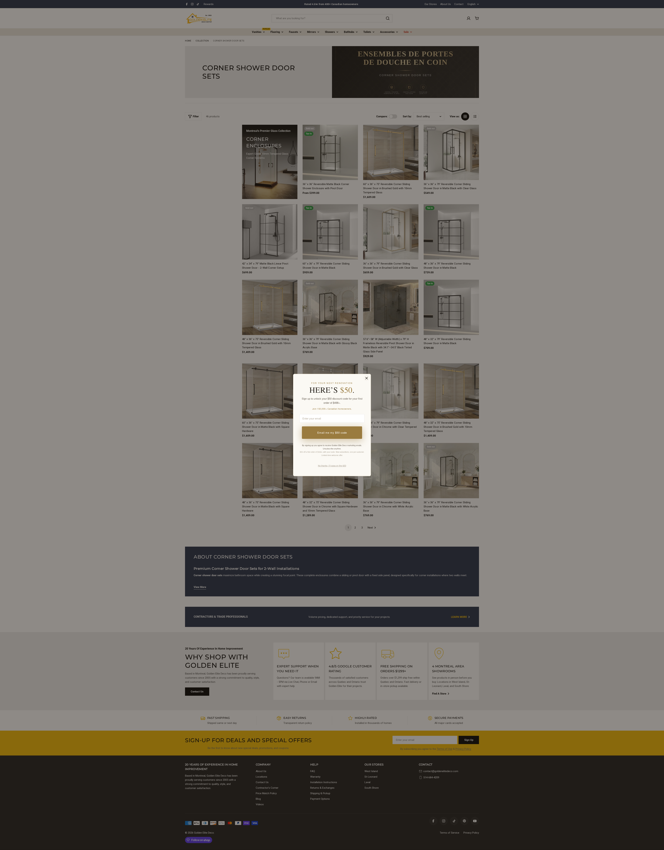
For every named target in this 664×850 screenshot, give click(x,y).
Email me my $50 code (332, 432)
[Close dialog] (366, 378)
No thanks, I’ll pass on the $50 (332, 465)
